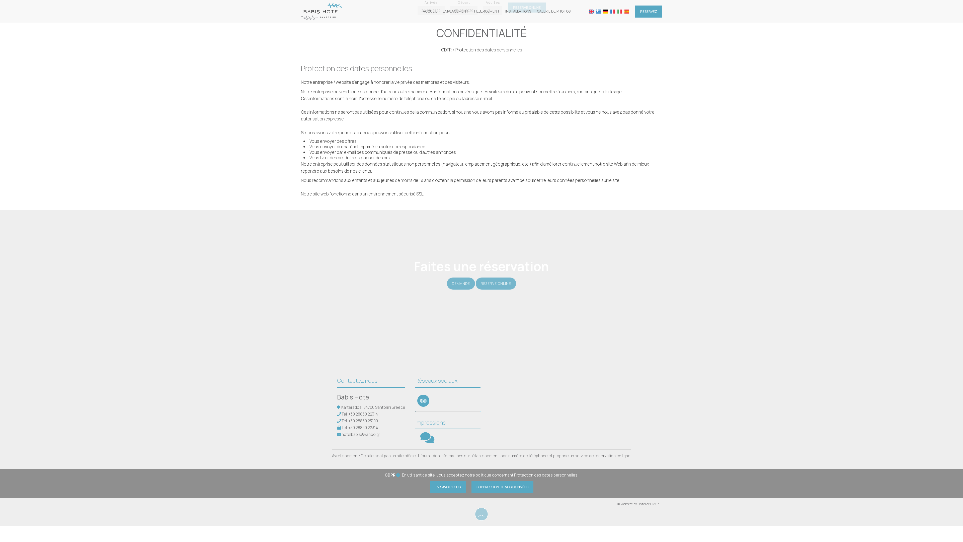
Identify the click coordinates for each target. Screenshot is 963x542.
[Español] (626, 11)
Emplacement (455, 11)
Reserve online (496, 283)
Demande (461, 283)
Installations (518, 11)
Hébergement (487, 11)
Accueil (430, 11)
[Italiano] (619, 11)
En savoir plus (448, 487)
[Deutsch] (605, 11)
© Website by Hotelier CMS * (638, 504)
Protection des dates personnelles (546, 475)
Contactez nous (357, 380)
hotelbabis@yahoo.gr (361, 434)
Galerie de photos (554, 11)
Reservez (648, 11)
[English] (591, 11)
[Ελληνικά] (598, 11)
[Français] (612, 11)
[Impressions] (427, 441)
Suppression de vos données (502, 487)
